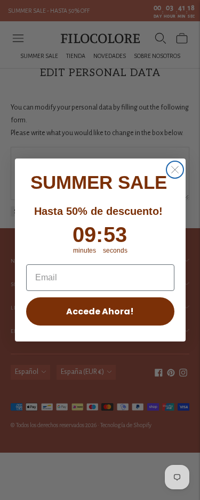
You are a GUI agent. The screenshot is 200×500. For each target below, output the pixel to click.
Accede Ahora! (100, 311)
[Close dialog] (174, 169)
